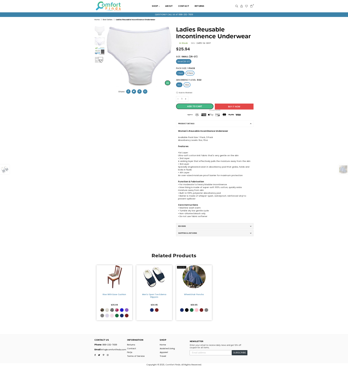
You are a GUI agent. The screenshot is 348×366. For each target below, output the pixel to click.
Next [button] (169, 56)
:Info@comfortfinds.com (113, 349)
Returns (199, 6)
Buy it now (234, 106)
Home (97, 20)
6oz (179, 85)
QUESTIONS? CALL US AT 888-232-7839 (174, 14)
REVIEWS (182, 226)
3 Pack (190, 73)
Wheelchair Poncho (194, 294)
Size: (187, 56)
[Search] (236, 6)
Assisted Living (167, 348)
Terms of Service (136, 356)
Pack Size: (185, 68)
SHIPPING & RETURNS (187, 233)
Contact (183, 6)
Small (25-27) (184, 61)
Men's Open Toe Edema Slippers (154, 295)
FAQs (129, 352)
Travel (163, 356)
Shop (155, 6)
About (169, 6)
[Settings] (241, 6)
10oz (187, 85)
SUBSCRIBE (239, 352)
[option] (174, 14)
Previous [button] (108, 56)
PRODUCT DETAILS (186, 123)
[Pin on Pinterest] (139, 91)
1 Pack (180, 73)
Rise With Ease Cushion (114, 294)
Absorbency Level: (188, 79)
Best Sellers (108, 20)
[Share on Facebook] (128, 91)
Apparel (164, 352)
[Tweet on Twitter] (134, 91)
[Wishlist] (246, 6)
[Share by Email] (145, 91)
